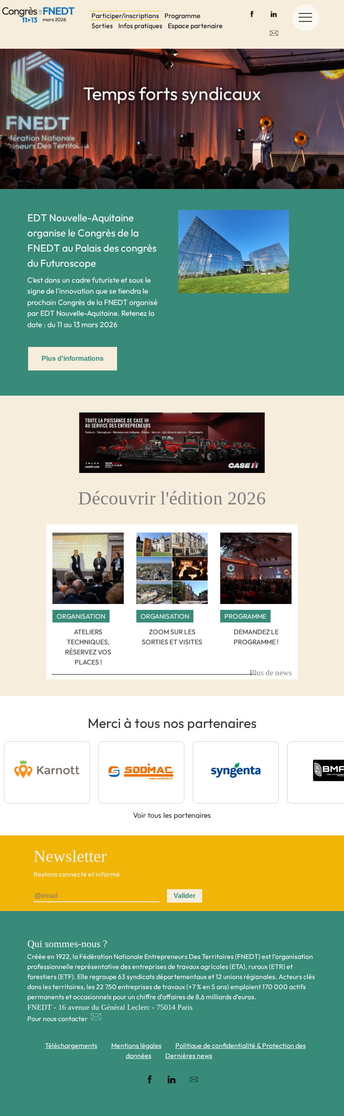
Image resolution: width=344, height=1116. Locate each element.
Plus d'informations (73, 358)
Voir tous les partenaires (172, 815)
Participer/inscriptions (125, 15)
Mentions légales (136, 1045)
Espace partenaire (195, 25)
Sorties (102, 25)
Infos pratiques (140, 25)
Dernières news (188, 1055)
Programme (182, 15)
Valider (184, 895)
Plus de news (271, 672)
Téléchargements (71, 1045)
